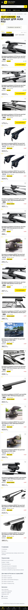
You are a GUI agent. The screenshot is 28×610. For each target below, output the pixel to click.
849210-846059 (10, 482)
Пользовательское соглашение (9, 566)
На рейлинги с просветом (14, 27)
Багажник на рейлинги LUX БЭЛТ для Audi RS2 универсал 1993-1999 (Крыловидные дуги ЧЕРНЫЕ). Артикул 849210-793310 (14, 396)
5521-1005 (9, 454)
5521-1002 (9, 510)
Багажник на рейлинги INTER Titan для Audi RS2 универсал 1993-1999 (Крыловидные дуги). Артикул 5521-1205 (13, 534)
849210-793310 (10, 399)
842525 (8, 90)
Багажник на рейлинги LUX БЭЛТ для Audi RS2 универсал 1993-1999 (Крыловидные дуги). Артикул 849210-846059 (14, 479)
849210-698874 (10, 203)
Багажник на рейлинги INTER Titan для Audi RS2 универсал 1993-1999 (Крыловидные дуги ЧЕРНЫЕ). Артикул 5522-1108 (14, 145)
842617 (8, 231)
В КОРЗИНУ (21, 64)
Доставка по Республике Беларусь (10, 579)
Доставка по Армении (7, 577)
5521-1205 (9, 537)
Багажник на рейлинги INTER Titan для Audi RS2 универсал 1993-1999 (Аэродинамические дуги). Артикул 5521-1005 (13, 452)
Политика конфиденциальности (9, 567)
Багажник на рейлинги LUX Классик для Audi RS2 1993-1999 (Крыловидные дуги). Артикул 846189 (14, 368)
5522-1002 (9, 259)
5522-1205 (9, 427)
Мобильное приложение (7, 560)
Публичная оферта (6, 564)
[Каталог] (2, 2)
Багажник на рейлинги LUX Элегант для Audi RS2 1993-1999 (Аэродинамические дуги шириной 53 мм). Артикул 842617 (13, 228)
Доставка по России (6, 575)
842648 (8, 287)
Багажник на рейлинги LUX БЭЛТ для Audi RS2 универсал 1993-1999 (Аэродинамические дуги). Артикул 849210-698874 (14, 200)
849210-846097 (10, 316)
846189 (8, 371)
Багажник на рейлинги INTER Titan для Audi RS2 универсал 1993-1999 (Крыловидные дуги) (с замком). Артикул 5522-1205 (13, 423)
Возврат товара (5, 562)
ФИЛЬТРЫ (8, 34)
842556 (8, 119)
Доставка (9, 10)
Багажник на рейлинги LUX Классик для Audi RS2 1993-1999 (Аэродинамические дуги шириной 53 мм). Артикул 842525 (13, 87)
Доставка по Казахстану (7, 581)
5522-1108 (9, 148)
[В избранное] (25, 40)
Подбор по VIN (16, 10)
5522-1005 (9, 343)
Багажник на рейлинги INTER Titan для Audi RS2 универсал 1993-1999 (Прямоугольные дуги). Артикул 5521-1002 (13, 507)
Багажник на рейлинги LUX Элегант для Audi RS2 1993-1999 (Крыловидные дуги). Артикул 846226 (14, 58)
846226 (8, 61)
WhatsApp (5, 598)
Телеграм (23, 10)
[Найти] (25, 6)
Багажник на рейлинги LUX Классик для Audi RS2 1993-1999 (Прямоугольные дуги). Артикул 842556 (13, 116)
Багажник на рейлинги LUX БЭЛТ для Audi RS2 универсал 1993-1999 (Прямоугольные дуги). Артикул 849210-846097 (14, 312)
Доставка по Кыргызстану (8, 583)
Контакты (4, 551)
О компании (4, 549)
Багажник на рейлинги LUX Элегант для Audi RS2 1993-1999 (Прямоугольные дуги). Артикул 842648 (13, 283)
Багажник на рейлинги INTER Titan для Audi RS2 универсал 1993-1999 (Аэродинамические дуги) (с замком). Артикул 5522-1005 (13, 341)
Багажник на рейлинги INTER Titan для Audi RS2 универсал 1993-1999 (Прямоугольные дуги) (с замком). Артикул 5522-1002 (13, 256)
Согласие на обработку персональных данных (13, 569)
